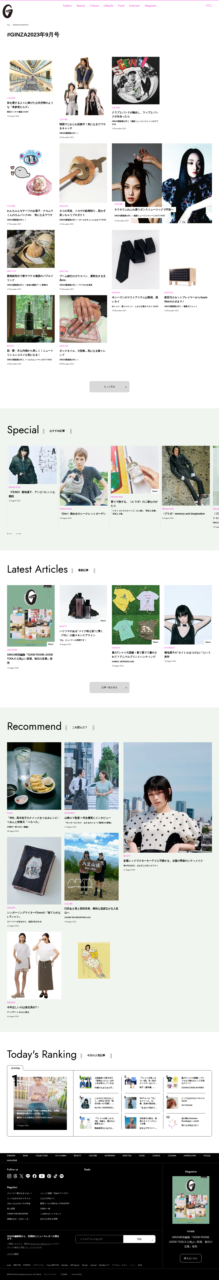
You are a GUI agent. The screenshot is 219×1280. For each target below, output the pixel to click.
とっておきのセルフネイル (18, 1198)
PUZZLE (207, 1155)
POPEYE (26, 1265)
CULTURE (93, 1155)
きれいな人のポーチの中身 (18, 1203)
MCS (140, 1265)
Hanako (64, 1265)
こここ (132, 1265)
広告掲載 (64, 1274)
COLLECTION (42, 1155)
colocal (93, 1265)
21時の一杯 (45, 1209)
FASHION (11, 1155)
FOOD (142, 1155)
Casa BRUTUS (53, 1265)
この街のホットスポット (50, 1214)
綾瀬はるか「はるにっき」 (18, 1219)
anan (9, 1265)
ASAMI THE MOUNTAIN (17, 1214)
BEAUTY (77, 1155)
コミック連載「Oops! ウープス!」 (54, 1193)
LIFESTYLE (127, 1155)
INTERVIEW (110, 1155)
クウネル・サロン (119, 1265)
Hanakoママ (104, 1265)
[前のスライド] (9, 533)
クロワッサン (38, 1265)
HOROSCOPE (190, 1155)
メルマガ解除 (13, 1254)
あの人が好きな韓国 (49, 1219)
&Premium (75, 1265)
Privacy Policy (77, 1274)
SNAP (25, 1155)
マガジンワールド (49, 1274)
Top (8, 25)
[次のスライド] (14, 533)
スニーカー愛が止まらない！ (19, 1193)
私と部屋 (11, 1209)
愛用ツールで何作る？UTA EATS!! (54, 1203)
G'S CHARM (60, 1155)
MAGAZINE (12, 1160)
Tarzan (85, 1265)
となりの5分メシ (47, 1198)
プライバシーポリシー (39, 1244)
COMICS (156, 1155)
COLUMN (172, 1155)
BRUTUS (17, 1265)
